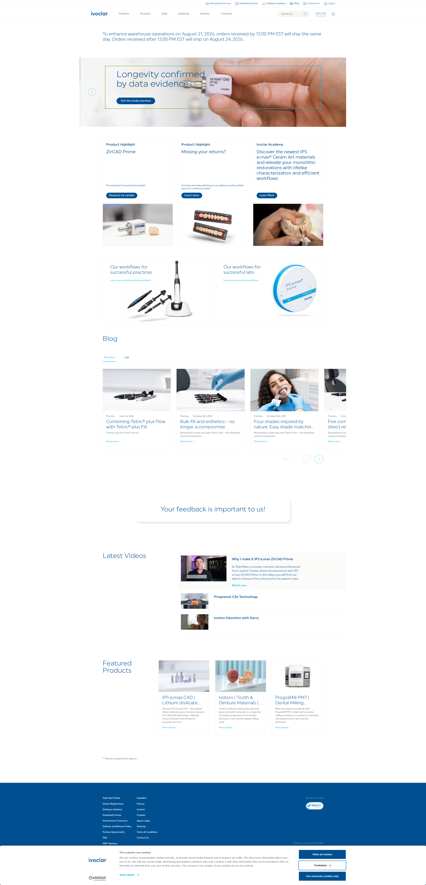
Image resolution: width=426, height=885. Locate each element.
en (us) (321, 13)
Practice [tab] (109, 357)
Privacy (140, 804)
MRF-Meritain (110, 844)
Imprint (141, 810)
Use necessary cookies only (322, 876)
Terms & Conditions (147, 832)
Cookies (141, 815)
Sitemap (141, 826)
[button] (135, 101)
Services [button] (205, 14)
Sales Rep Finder (111, 798)
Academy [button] (183, 14)
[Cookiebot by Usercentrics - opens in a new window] (97, 878)
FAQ (105, 838)
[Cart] (333, 14)
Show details (127, 874)
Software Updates (276, 3)
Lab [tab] (126, 357)
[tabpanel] (213, 412)
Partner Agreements (113, 832)
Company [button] (226, 14)
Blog (296, 3)
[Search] (305, 14)
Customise (320, 865)
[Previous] (92, 92)
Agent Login (143, 821)
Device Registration (113, 804)
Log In (331, 3)
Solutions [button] (124, 14)
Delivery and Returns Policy (117, 826)
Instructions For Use (220, 3)
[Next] (334, 92)
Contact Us (314, 3)
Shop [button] (164, 14)
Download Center (248, 3)
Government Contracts (115, 821)
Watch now (239, 585)
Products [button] (145, 14)
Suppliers (142, 798)
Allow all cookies (322, 854)
